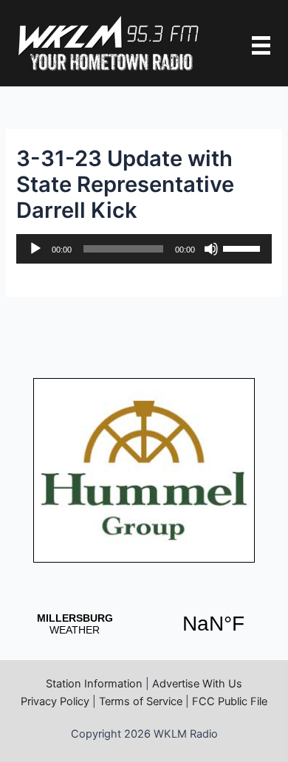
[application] (143, 249)
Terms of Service (140, 701)
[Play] (35, 248)
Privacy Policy (55, 701)
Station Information (94, 683)
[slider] (243, 247)
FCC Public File (229, 701)
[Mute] (211, 248)
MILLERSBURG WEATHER (144, 624)
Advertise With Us (197, 683)
